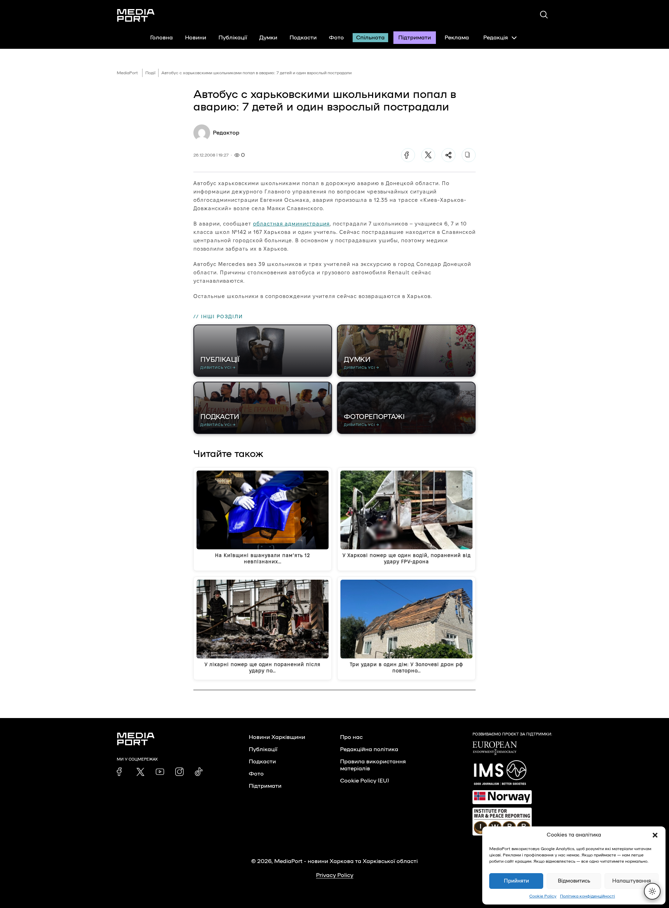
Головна (161, 37)
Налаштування (631, 881)
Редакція (495, 37)
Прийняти (516, 881)
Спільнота (370, 37)
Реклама (457, 37)
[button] (655, 835)
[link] (121, 771)
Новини (195, 37)
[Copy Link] (469, 155)
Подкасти (303, 37)
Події (150, 73)
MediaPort (127, 73)
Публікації (232, 37)
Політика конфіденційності (587, 896)
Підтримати (414, 37)
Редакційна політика (369, 749)
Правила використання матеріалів (373, 765)
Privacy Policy (334, 875)
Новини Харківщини (277, 737)
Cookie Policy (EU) (364, 781)
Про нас (351, 737)
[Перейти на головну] (136, 15)
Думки (268, 37)
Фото (336, 37)
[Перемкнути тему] (652, 891)
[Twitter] (428, 155)
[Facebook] (408, 155)
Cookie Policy (542, 896)
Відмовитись (574, 881)
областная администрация (291, 224)
